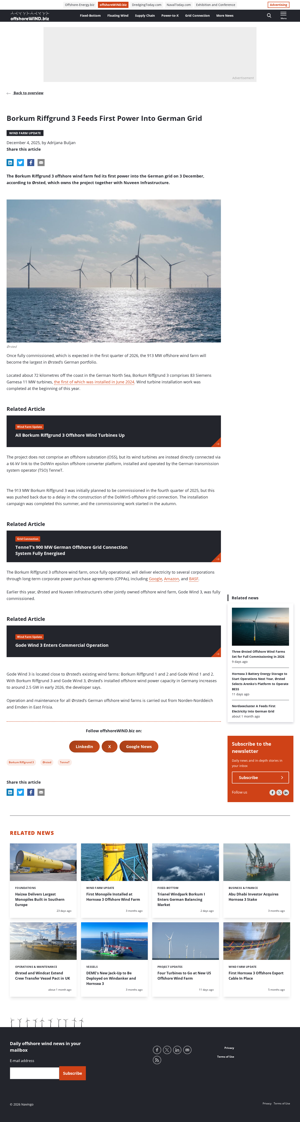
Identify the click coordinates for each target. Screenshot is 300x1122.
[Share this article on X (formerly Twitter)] (20, 792)
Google (155, 578)
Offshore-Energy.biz (79, 5)
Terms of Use (225, 1057)
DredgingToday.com (146, 5)
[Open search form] (269, 16)
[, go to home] (30, 15)
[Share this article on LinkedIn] (10, 162)
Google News (139, 746)
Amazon (171, 578)
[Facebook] (272, 793)
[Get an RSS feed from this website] (157, 1060)
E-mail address (22, 1060)
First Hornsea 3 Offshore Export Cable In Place (256, 976)
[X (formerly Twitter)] (279, 793)
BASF (193, 578)
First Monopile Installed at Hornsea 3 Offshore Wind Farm (113, 897)
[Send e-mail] (187, 1050)
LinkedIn (84, 746)
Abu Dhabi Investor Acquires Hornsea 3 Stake (253, 897)
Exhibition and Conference (215, 5)
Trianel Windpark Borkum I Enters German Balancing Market (181, 899)
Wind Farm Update (25, 133)
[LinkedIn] (286, 793)
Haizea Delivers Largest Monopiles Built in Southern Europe (40, 899)
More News (224, 15)
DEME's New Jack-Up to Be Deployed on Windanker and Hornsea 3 (111, 978)
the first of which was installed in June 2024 (94, 381)
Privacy (229, 1048)
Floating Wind (117, 15)
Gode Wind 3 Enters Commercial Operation (61, 645)
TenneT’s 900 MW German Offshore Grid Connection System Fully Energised (71, 550)
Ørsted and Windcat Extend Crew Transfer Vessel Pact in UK (42, 976)
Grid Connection (197, 15)
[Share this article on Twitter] (20, 162)
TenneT (65, 763)
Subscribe (248, 777)
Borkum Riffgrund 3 (21, 763)
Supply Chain (145, 15)
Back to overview (28, 93)
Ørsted (46, 763)
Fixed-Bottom (90, 15)
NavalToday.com (179, 5)
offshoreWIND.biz (113, 5)
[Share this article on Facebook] (30, 162)
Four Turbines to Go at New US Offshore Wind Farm (184, 976)
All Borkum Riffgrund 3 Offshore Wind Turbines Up (70, 435)
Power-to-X (170, 15)
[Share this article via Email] (41, 162)
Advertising (278, 5)
